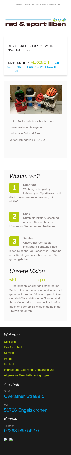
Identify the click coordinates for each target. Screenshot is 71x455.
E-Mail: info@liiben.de (50, 4)
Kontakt (9, 364)
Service (9, 352)
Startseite (16, 62)
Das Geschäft (13, 347)
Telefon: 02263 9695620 (27, 4)
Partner (8, 358)
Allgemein (40, 62)
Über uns (10, 341)
